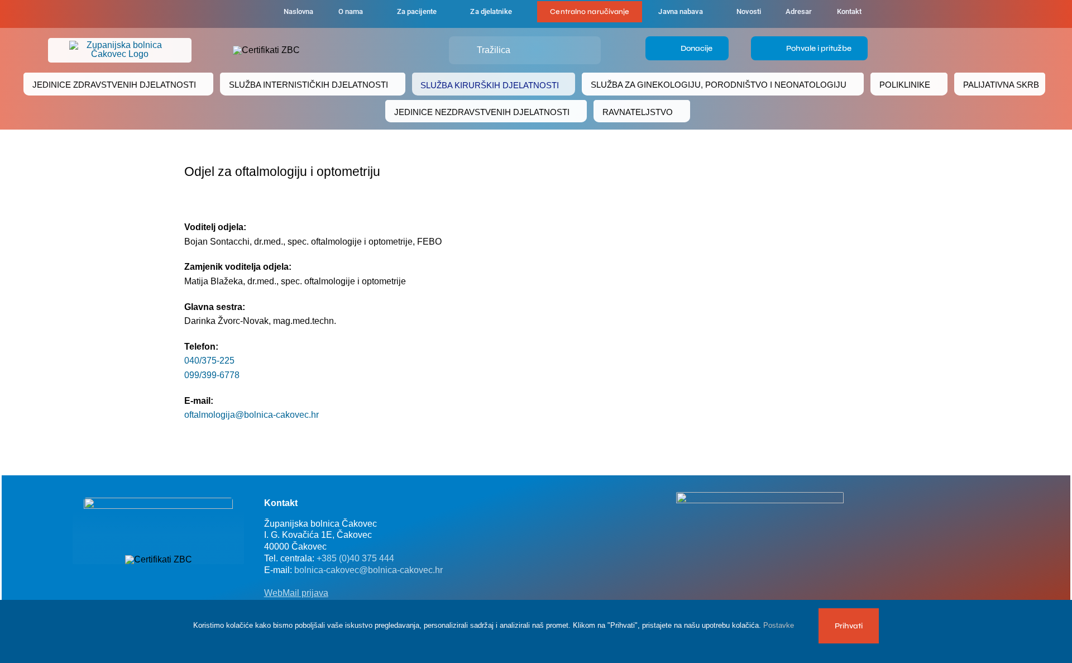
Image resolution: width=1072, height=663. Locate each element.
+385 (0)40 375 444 (355, 558)
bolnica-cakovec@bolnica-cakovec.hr (368, 570)
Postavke (779, 625)
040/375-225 (209, 360)
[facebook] (213, 14)
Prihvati (849, 626)
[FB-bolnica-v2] (760, 496)
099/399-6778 (212, 375)
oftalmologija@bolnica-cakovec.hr (251, 414)
